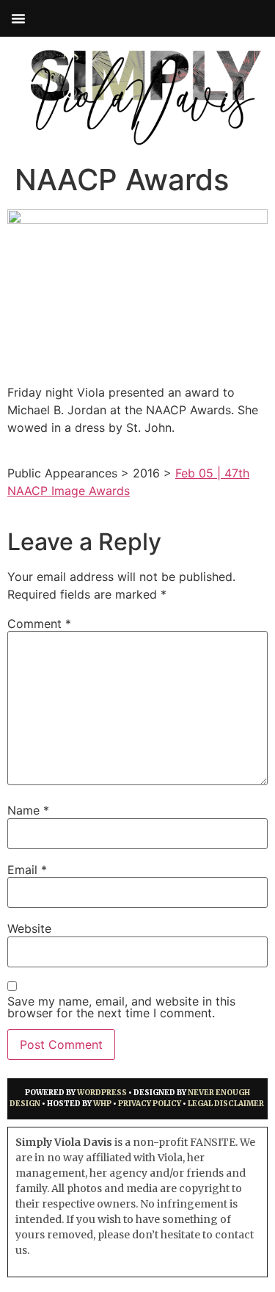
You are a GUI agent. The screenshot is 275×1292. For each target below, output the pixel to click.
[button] (18, 18)
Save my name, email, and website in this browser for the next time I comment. (121, 1007)
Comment (39, 623)
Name (28, 810)
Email (27, 870)
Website (29, 928)
